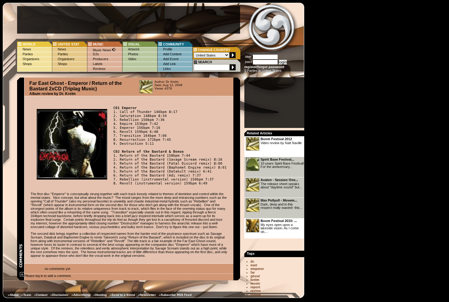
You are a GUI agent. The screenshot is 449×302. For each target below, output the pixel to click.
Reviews (99, 69)
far (252, 272)
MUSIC (98, 44)
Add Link (169, 64)
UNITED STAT (68, 44)
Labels (98, 64)
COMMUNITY (173, 44)
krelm (254, 280)
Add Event (170, 59)
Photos (133, 54)
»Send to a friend (122, 295)
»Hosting (100, 295)
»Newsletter (147, 295)
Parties (28, 54)
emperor (257, 269)
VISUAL (134, 44)
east (253, 265)
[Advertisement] (128, 20)
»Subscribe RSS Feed (175, 295)
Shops (27, 64)
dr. (252, 261)
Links (167, 69)
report (255, 287)
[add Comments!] (22, 275)
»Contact (40, 295)
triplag (255, 294)
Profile (167, 49)
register (250, 67)
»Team (26, 295)
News (27, 49)
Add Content (172, 54)
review (255, 291)
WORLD (29, 44)
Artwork (134, 49)
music (255, 283)
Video (132, 59)
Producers (100, 59)
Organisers (31, 59)
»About (13, 295)
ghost (255, 276)
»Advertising (80, 295)
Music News (102, 50)
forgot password (270, 67)
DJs (96, 54)
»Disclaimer (59, 295)
